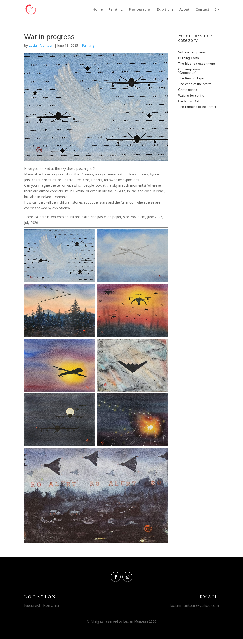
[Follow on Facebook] (116, 577)
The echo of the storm (194, 84)
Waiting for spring (191, 95)
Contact (202, 10)
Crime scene (187, 90)
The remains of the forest (197, 107)
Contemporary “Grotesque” (189, 70)
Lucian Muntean (41, 45)
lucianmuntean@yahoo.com (194, 605)
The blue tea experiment (196, 63)
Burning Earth (188, 58)
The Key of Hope (191, 78)
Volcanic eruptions (192, 52)
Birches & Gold (189, 101)
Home (98, 10)
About (184, 10)
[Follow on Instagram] (127, 577)
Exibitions (165, 10)
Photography (140, 10)
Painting (116, 10)
